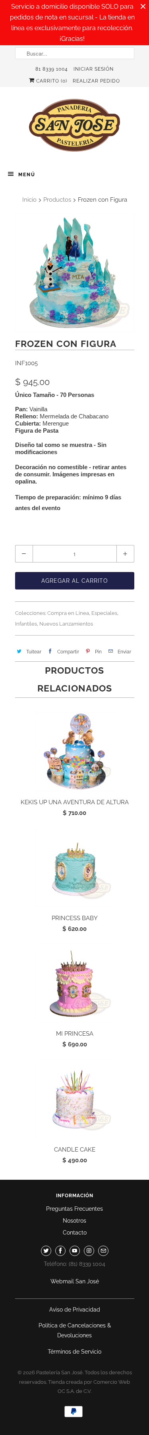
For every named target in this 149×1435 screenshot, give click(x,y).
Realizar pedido (96, 81)
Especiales (104, 613)
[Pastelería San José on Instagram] (89, 1251)
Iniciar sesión (94, 69)
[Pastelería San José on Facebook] (60, 1251)
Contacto (75, 1232)
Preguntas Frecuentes (74, 1209)
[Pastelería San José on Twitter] (46, 1251)
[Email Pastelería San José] (103, 1251)
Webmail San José (74, 1281)
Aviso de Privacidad (74, 1309)
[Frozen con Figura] (74, 272)
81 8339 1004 (51, 69)
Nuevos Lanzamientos (66, 624)
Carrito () (51, 81)
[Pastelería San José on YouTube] (75, 1251)
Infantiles (26, 624)
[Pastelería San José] (74, 127)
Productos (57, 199)
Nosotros (74, 1220)
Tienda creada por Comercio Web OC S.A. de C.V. (89, 1387)
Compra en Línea (68, 613)
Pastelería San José (59, 1372)
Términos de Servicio (74, 1351)
